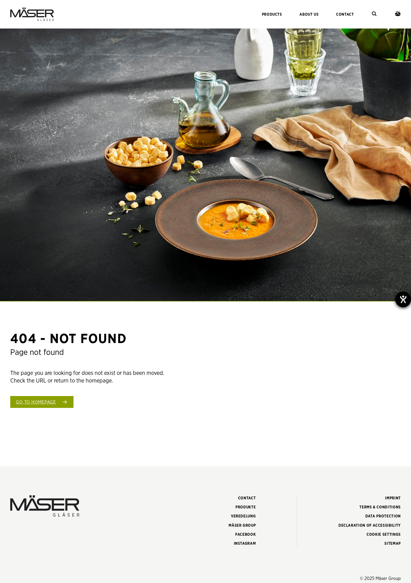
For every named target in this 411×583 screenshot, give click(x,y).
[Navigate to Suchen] (374, 14)
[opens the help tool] (403, 299)
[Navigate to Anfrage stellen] (398, 14)
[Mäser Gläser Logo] (32, 14)
